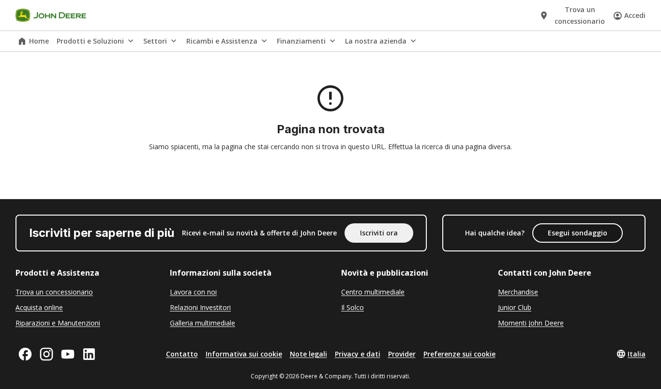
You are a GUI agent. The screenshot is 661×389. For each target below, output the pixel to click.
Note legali (308, 353)
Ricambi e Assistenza (221, 41)
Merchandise (518, 291)
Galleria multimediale (202, 322)
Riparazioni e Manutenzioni (57, 322)
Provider (402, 353)
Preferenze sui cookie (459, 353)
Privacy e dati (357, 353)
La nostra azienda (375, 41)
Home (39, 41)
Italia (637, 353)
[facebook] (25, 354)
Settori (155, 41)
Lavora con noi (193, 291)
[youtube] (67, 354)
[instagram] (46, 354)
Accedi (635, 15)
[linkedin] (89, 354)
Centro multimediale (373, 291)
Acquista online (39, 307)
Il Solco (352, 307)
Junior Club (514, 307)
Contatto (182, 353)
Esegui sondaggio (577, 232)
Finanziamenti (301, 41)
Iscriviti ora (379, 232)
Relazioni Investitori (200, 307)
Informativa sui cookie (244, 353)
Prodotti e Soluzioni (90, 41)
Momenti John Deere (531, 322)
